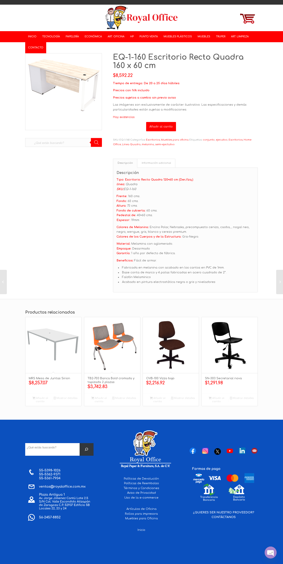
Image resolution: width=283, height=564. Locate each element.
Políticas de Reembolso (141, 483)
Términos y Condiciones (141, 488)
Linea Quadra (131, 144)
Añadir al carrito (161, 126)
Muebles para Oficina (141, 518)
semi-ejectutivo (165, 144)
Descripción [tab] (125, 163)
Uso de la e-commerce (141, 497)
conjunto (209, 139)
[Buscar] (87, 449)
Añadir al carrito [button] (41, 400)
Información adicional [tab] (156, 163)
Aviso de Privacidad (141, 492)
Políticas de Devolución (141, 478)
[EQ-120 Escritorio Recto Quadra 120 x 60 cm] (279, 282)
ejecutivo (222, 139)
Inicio (141, 530)
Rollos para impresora (141, 513)
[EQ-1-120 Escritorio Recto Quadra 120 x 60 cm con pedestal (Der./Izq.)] (3, 282)
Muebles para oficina (175, 139)
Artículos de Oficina (141, 509)
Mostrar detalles (66, 398)
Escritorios (153, 139)
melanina (148, 144)
